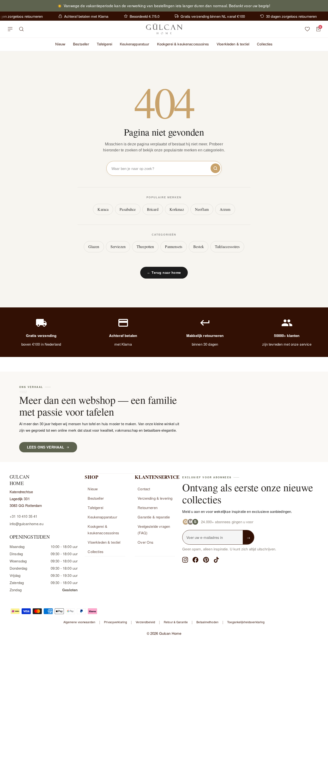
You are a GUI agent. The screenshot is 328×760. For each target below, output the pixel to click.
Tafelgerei (104, 43)
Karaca (103, 209)
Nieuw (60, 43)
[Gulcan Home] (164, 29)
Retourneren (148, 507)
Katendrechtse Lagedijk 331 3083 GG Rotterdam (26, 498)
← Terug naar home (164, 272)
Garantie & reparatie (154, 516)
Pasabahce (128, 209)
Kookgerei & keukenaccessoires (183, 43)
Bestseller (81, 43)
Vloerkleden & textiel (233, 43)
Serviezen (118, 246)
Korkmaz (177, 209)
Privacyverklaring (115, 622)
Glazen (93, 246)
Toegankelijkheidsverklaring (246, 622)
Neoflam (202, 209)
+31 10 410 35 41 (23, 516)
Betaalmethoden (207, 622)
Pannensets (173, 246)
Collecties (265, 43)
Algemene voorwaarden (79, 622)
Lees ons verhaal (45, 447)
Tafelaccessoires (227, 246)
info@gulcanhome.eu (26, 523)
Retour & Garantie (176, 622)
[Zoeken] (21, 29)
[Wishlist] (307, 29)
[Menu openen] (10, 29)
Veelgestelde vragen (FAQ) (154, 529)
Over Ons (145, 542)
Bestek (198, 246)
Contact (144, 488)
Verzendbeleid (145, 622)
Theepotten (145, 246)
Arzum (225, 209)
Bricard (152, 209)
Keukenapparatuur (134, 43)
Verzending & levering (155, 498)
